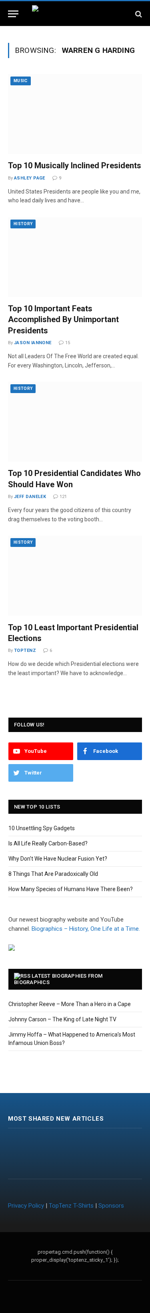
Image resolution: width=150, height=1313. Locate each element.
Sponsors (111, 1205)
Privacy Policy (26, 1205)
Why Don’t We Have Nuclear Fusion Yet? (57, 858)
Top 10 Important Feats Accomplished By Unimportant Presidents (63, 319)
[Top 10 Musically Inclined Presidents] (75, 114)
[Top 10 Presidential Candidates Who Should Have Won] (75, 422)
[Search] (138, 14)
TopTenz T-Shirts (71, 1205)
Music (21, 81)
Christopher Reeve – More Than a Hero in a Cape (69, 1004)
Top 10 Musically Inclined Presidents (74, 165)
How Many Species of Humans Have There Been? (70, 889)
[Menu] (13, 14)
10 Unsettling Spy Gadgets (41, 828)
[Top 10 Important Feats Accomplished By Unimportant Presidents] (75, 257)
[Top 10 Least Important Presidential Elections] (75, 575)
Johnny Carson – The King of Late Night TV (62, 1019)
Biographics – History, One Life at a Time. (86, 928)
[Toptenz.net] (75, 13)
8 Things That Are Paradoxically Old (53, 874)
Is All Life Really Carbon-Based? (48, 843)
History (23, 224)
